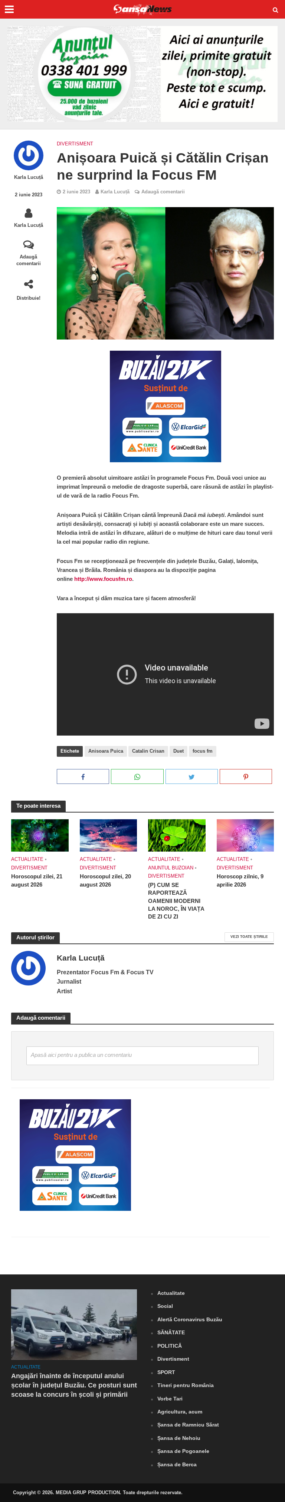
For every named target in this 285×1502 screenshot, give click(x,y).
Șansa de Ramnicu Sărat (188, 1425)
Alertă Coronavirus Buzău (189, 1319)
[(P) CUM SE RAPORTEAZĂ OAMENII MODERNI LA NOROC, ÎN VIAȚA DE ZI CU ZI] (177, 835)
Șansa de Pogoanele (183, 1451)
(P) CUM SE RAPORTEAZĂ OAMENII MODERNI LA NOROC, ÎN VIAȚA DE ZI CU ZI (176, 901)
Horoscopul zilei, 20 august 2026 (105, 880)
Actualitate (27, 859)
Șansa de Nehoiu (178, 1438)
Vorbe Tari (170, 1399)
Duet (178, 751)
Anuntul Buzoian (170, 868)
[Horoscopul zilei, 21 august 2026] (40, 835)
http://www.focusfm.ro (103, 579)
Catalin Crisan (148, 751)
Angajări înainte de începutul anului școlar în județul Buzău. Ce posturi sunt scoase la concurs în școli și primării (74, 1385)
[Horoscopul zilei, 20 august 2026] (108, 835)
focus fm (203, 751)
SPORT (166, 1372)
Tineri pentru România (185, 1385)
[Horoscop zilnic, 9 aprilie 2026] (245, 835)
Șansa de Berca (177, 1464)
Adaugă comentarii (28, 260)
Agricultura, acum (179, 1412)
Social (165, 1306)
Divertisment (75, 144)
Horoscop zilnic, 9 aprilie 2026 (240, 880)
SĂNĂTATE (171, 1332)
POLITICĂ (169, 1346)
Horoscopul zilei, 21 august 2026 (36, 880)
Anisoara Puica (105, 751)
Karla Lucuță (28, 177)
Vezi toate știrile (249, 937)
